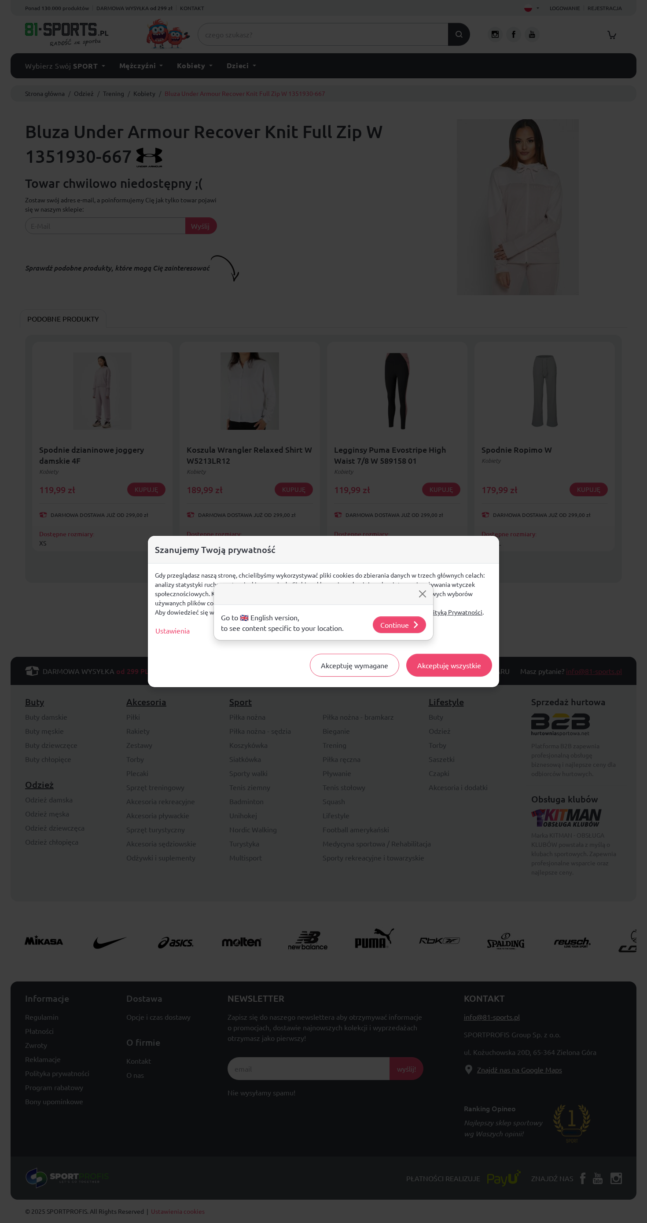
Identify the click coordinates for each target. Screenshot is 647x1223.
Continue (394, 624)
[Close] (422, 594)
